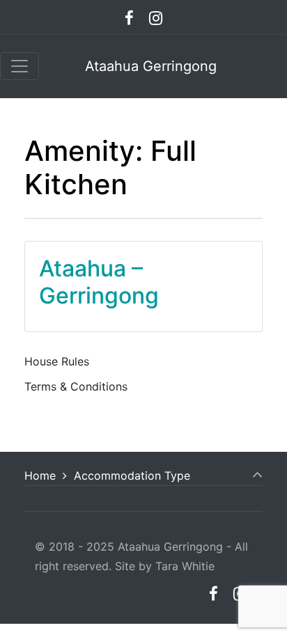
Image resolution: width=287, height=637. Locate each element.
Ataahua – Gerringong (99, 281)
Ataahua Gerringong (151, 66)
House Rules (56, 361)
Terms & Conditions (75, 386)
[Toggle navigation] (19, 66)
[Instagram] (156, 17)
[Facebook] (129, 17)
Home (40, 475)
